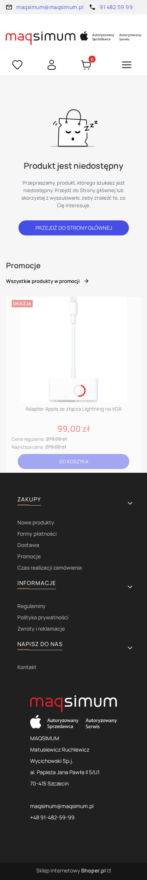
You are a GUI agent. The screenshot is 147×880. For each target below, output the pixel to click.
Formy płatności (37, 533)
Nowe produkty (35, 522)
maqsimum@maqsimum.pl (49, 7)
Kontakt (27, 667)
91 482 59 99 (116, 7)
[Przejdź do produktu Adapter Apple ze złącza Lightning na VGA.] (73, 349)
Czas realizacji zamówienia (49, 567)
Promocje (29, 556)
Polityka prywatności (42, 617)
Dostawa (28, 544)
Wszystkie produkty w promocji (43, 281)
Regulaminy (31, 606)
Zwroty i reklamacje (41, 628)
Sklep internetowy (71, 870)
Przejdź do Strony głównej (73, 227)
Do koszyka (73, 461)
